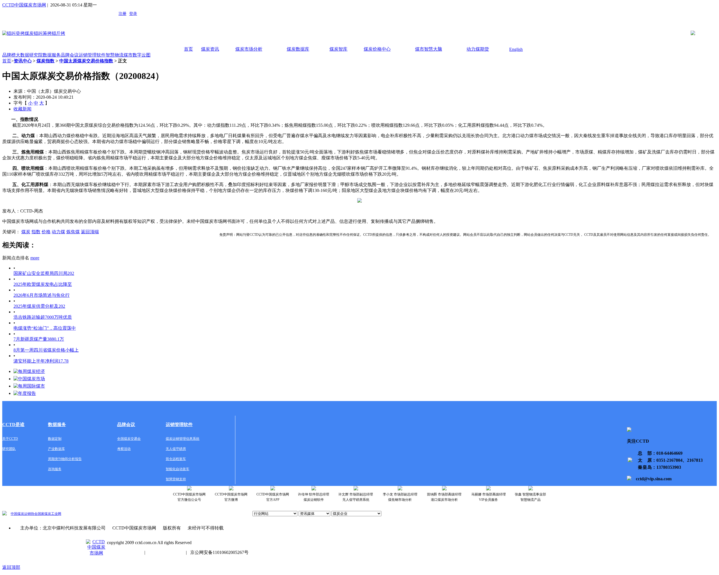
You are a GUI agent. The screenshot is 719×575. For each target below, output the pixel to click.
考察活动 (124, 449)
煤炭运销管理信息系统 (182, 439)
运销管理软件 (92, 55)
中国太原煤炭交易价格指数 (86, 60)
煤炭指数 (45, 60)
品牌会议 (70, 55)
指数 (35, 231)
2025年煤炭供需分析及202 (39, 306)
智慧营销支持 (176, 479)
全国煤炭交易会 (129, 439)
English (516, 49)
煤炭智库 (338, 49)
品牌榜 (9, 55)
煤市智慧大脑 (428, 49)
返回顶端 (90, 231)
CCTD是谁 (13, 424)
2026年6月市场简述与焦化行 (41, 295)
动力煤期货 (478, 49)
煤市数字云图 (137, 55)
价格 (46, 231)
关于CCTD (10, 439)
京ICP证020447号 (166, 552)
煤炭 (25, 231)
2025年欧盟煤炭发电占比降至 (42, 284)
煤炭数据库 (298, 49)
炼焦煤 (73, 231)
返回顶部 (11, 567)
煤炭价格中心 (377, 49)
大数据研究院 (29, 55)
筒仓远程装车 (176, 459)
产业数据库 (56, 449)
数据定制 (55, 439)
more (34, 257)
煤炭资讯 (210, 49)
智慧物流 (115, 55)
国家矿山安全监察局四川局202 (43, 273)
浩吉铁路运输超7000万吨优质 (42, 317)
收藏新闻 (22, 109)
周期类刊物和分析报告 (65, 459)
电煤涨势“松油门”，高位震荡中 (44, 328)
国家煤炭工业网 (49, 514)
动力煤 (58, 231)
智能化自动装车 (177, 469)
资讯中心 (23, 60)
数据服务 (52, 55)
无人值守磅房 (176, 449)
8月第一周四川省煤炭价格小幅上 (46, 350)
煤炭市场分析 (248, 49)
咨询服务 (55, 469)
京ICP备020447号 (124, 552)
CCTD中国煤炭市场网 (24, 5)
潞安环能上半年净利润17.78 (41, 361)
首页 (188, 49)
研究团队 (9, 449)
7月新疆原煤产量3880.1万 (38, 339)
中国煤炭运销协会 (24, 514)
